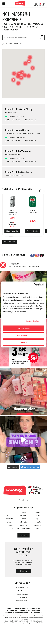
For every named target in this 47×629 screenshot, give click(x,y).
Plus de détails (30, 120)
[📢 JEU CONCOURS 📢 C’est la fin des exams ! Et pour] (23, 439)
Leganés (23, 525)
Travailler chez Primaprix (22, 591)
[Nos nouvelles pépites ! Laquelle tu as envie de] (23, 391)
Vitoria (23, 519)
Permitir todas (24, 328)
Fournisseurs (22, 597)
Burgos (37, 512)
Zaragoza (9, 525)
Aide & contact (22, 594)
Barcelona (9, 519)
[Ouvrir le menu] (3, 3)
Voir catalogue (9, 242)
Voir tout (23, 535)
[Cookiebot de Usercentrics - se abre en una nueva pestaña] (33, 284)
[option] (36, 3)
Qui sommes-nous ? (22, 588)
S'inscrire (23, 571)
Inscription (38, 612)
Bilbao (9, 522)
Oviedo (37, 528)
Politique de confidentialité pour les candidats (22, 611)
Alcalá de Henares (23, 528)
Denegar (23, 342)
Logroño (37, 522)
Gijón (37, 519)
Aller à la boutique (13, 120)
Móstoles (37, 525)
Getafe (37, 515)
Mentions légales (22, 601)
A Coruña (9, 528)
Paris (9, 512)
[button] (29, 61)
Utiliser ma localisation (14, 44)
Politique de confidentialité (18, 610)
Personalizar (22, 335)
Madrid (9, 515)
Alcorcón (23, 522)
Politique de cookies (30, 608)
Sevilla (23, 512)
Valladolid (23, 515)
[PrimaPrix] (20, 3)
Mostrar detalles (32, 321)
